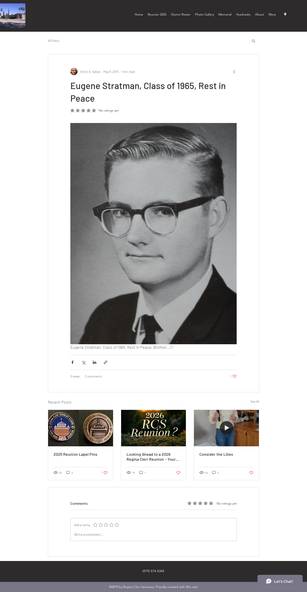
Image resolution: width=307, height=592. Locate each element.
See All (254, 401)
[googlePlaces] (285, 14)
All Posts (53, 40)
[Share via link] (105, 362)
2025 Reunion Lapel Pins (75, 454)
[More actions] (234, 71)
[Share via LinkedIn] (94, 362)
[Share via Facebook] (72, 362)
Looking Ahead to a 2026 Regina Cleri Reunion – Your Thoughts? (151, 457)
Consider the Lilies (216, 454)
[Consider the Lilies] (226, 428)
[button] (253, 40)
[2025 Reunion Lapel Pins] (80, 428)
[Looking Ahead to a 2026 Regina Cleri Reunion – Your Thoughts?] (153, 428)
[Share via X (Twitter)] (83, 362)
